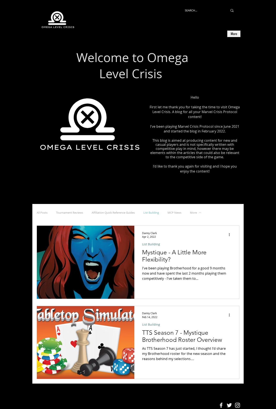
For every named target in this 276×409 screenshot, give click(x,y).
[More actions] (230, 234)
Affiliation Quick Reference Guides (113, 213)
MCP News (174, 213)
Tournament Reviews (69, 213)
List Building (151, 213)
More (193, 213)
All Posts (42, 213)
